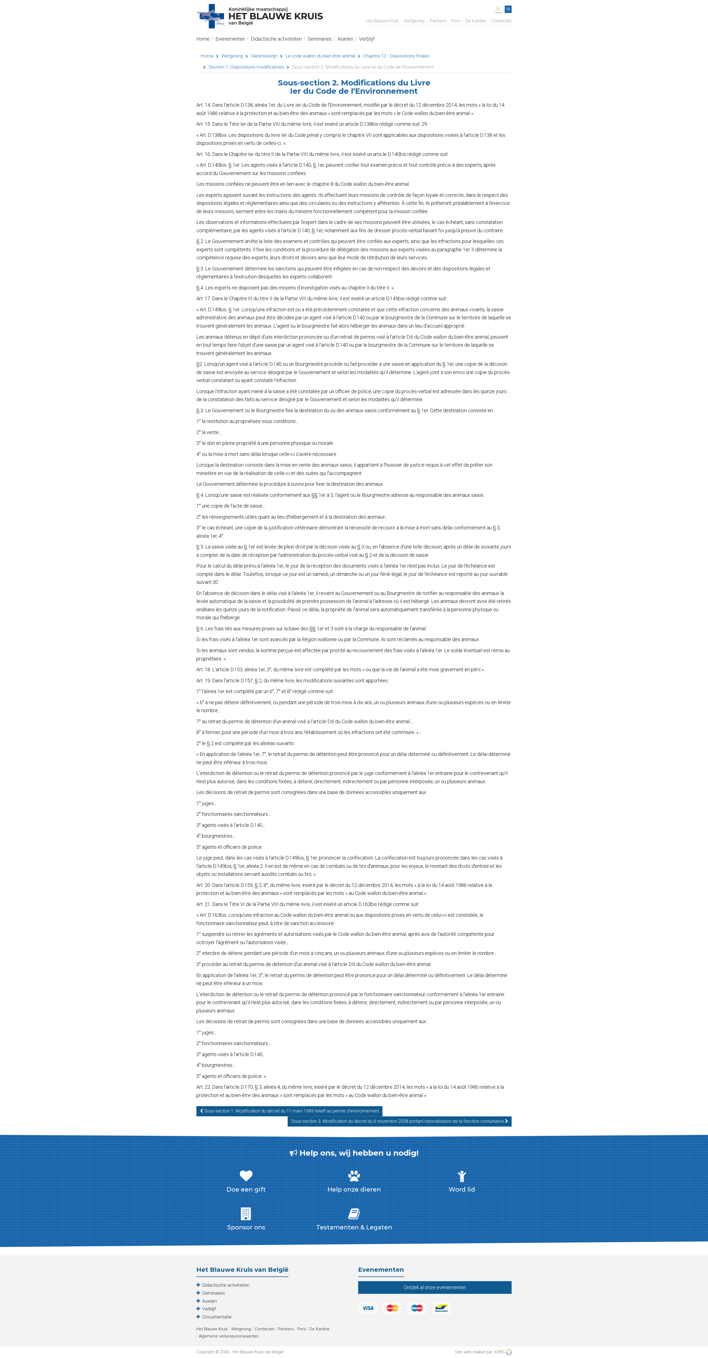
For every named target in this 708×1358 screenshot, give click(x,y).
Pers (455, 20)
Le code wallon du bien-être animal (320, 56)
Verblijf (366, 39)
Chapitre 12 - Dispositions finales (396, 56)
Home (203, 39)
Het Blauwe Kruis (382, 20)
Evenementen (230, 39)
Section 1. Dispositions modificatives (246, 67)
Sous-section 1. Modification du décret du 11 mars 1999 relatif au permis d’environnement (291, 1111)
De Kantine (475, 20)
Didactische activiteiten (276, 39)
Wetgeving (414, 20)
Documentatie (216, 1317)
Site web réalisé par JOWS (480, 1351)
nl (508, 9)
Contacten (501, 20)
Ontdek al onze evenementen (435, 1287)
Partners (438, 20)
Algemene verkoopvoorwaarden (229, 1336)
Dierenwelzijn (264, 56)
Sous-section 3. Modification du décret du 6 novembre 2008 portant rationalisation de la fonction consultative (398, 1121)
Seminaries (320, 39)
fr (498, 9)
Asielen (345, 39)
